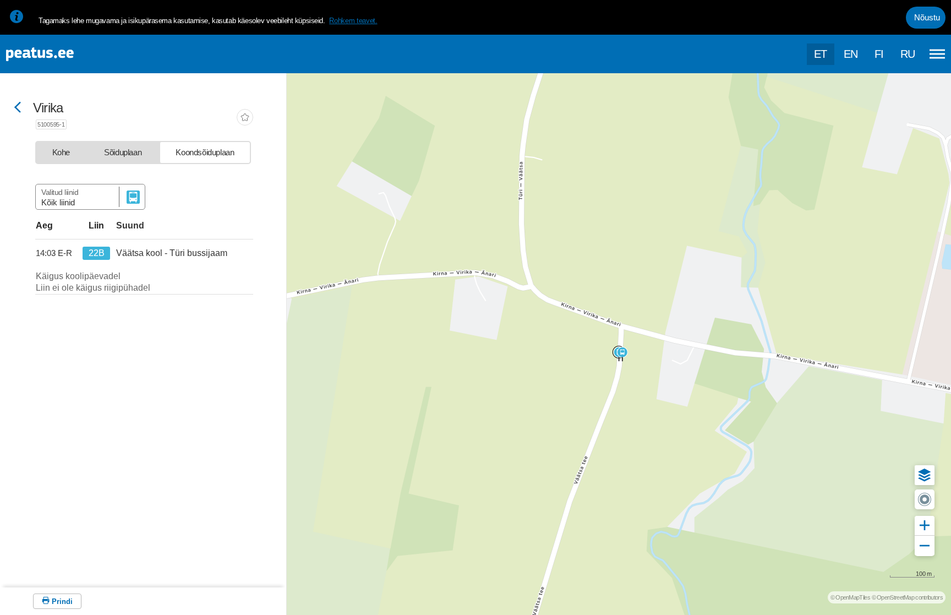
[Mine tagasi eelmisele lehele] (17, 108)
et (820, 54)
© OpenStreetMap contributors (907, 597)
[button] (924, 475)
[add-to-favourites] (245, 118)
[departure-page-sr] (55, 253)
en (851, 54)
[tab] (61, 152)
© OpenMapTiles (850, 597)
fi (879, 54)
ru (907, 54)
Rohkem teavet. (353, 21)
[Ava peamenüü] (937, 54)
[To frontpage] (63, 54)
